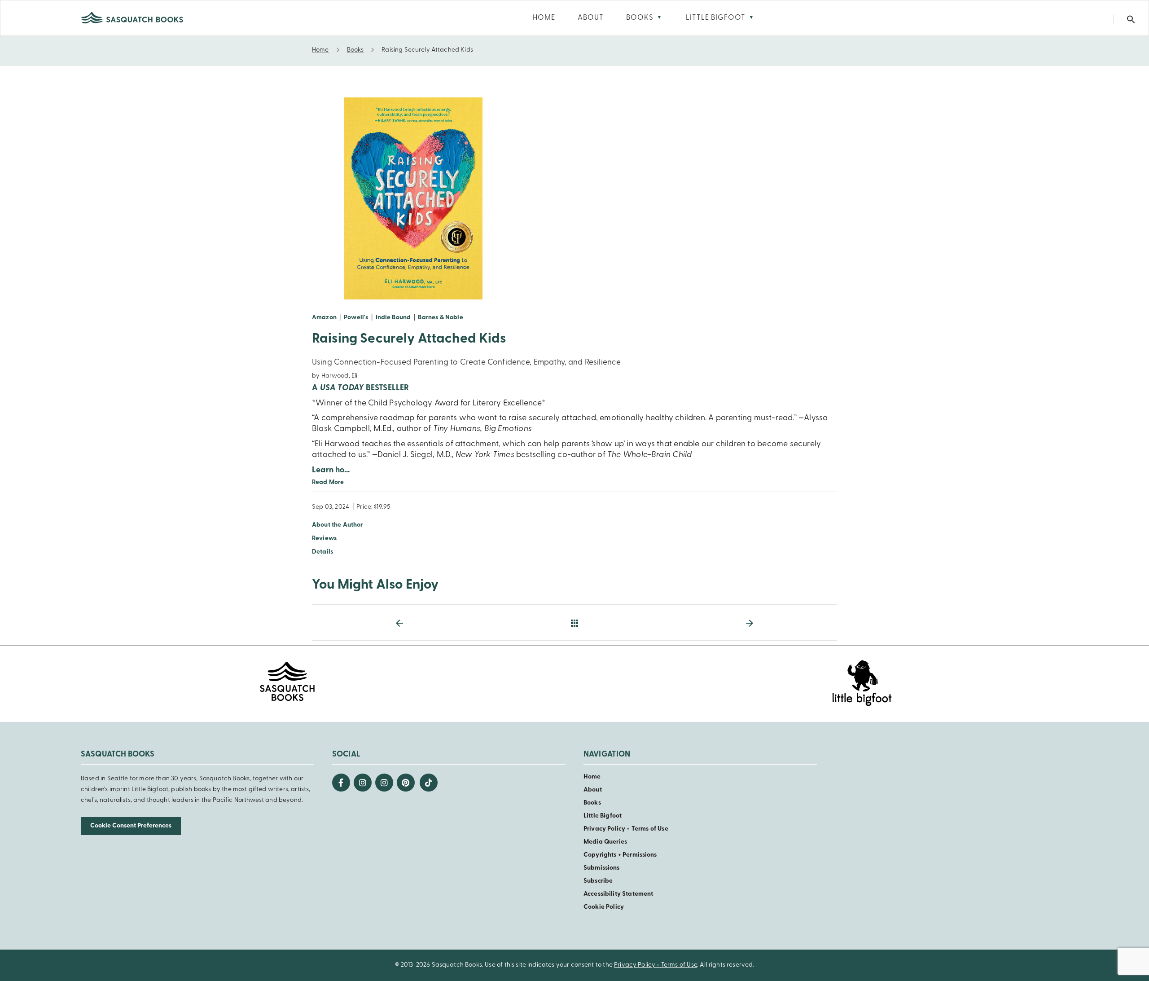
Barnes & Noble (440, 317)
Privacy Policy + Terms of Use (625, 829)
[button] (1131, 19)
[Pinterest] (406, 783)
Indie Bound (393, 317)
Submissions (601, 868)
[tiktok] (429, 783)
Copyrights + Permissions (620, 855)
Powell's (356, 317)
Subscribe (598, 881)
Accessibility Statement (618, 894)
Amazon (324, 317)
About (592, 790)
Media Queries (605, 842)
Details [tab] (322, 552)
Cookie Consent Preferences (130, 826)
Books (592, 803)
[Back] (574, 623)
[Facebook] (341, 783)
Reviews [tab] (324, 538)
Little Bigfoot (602, 816)
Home (592, 777)
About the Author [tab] (337, 525)
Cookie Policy (603, 907)
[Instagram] (363, 783)
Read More (328, 482)
